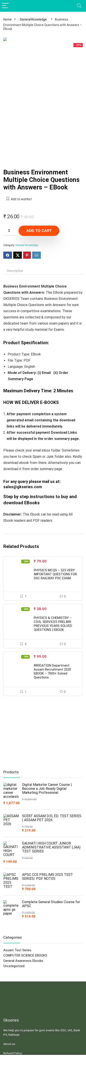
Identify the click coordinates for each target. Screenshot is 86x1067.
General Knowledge (33, 19)
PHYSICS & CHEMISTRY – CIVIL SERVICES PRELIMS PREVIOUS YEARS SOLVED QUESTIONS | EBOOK (53, 624)
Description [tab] (15, 271)
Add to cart (39, 231)
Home (7, 19)
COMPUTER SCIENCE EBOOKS (25, 955)
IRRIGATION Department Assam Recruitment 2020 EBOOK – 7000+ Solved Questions (52, 671)
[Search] (79, 6)
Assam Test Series (17, 950)
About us (9, 1044)
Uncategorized (13, 966)
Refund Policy (12, 1053)
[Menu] (5, 6)
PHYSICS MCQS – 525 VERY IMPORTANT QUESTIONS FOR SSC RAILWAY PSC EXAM (55, 574)
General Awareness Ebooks (23, 961)
